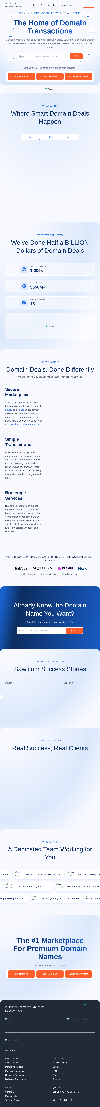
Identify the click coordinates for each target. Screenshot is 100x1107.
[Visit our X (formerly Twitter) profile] (54, 1099)
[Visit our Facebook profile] (71, 1099)
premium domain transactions (25, 424)
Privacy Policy (11, 1096)
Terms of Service (13, 1100)
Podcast (56, 1079)
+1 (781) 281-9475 (70, 1092)
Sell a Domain (11, 1063)
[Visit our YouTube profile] (65, 1099)
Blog (55, 1075)
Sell (50, 137)
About (8, 1088)
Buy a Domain (11, 1058)
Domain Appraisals (14, 1067)
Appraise (69, 137)
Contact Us (10, 1092)
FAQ (55, 1071)
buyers (8, 410)
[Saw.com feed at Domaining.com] (81, 1023)
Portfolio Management (15, 1071)
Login (88, 5)
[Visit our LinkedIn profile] (59, 1099)
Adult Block (58, 1058)
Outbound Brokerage (14, 1075)
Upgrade (57, 1067)
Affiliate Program (60, 1063)
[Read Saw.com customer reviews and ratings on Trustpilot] (50, 89)
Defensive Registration (15, 1079)
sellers (20, 410)
